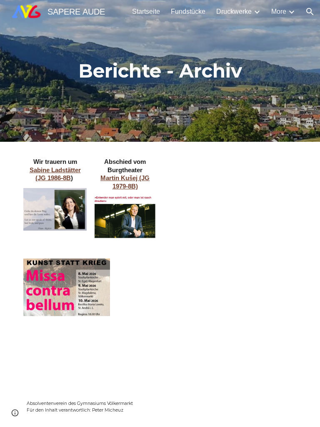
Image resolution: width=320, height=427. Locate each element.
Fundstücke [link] (188, 11)
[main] (160, 71)
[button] (310, 12)
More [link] (278, 11)
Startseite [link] (146, 11)
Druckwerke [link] (234, 11)
